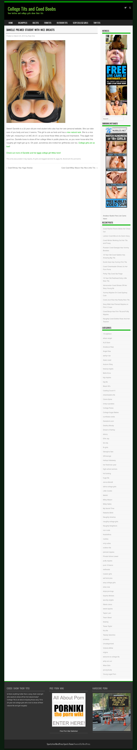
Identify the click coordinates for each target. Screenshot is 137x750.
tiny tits (97, 22)
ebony (105, 434)
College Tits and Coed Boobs (32, 9)
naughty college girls (110, 521)
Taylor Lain (107, 613)
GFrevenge (107, 456)
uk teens (106, 639)
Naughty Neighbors (110, 526)
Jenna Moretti (108, 482)
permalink (77, 159)
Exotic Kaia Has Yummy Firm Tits (115, 262)
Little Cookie (107, 491)
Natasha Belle (108, 512)
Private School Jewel (110, 556)
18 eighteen (107, 334)
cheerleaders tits (109, 395)
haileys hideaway (109, 460)
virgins (105, 652)
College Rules (108, 408)
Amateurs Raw (108, 347)
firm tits (47, 22)
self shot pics (107, 578)
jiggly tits (59, 159)
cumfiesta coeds (109, 416)
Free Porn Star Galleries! (69, 731)
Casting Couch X (109, 390)
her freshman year (109, 464)
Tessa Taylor (107, 626)
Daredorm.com (108, 421)
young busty (107, 670)
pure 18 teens (108, 565)
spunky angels (108, 600)
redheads (106, 569)
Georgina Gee (108, 451)
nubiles (105, 539)
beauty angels (108, 369)
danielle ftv (51, 159)
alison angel (107, 338)
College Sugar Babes (111, 412)
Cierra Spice (107, 399)
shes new (106, 587)
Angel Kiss (107, 351)
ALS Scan (106, 342)
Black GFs (106, 386)
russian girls (107, 574)
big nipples (22, 22)
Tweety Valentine (109, 635)
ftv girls (35, 159)
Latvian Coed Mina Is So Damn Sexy (116, 236)
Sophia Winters (108, 595)
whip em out (107, 661)
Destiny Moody (108, 425)
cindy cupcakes (108, 403)
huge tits (106, 478)
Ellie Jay (106, 438)
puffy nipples (107, 560)
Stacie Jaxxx (107, 604)
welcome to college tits (111, 656)
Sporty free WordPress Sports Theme (60, 744)
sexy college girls (80, 22)
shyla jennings (108, 591)
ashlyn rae (107, 355)
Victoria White (108, 648)
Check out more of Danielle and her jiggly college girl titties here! (33, 152)
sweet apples (108, 608)
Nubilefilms (107, 534)
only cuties (107, 543)
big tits (36, 22)
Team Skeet (107, 617)
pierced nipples (108, 552)
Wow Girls (106, 665)
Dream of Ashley (109, 430)
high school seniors (110, 469)
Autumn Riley (108, 364)
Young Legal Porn (109, 674)
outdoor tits (62, 22)
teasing (105, 622)
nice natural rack (74, 132)
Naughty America (109, 517)
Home (11, 22)
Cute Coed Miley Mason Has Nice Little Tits (79, 167)
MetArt (105, 495)
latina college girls (109, 486)
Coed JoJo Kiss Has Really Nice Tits (116, 300)
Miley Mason (107, 499)
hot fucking (107, 473)
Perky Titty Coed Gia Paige (113, 273)
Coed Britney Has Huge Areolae (19, 167)
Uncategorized (108, 643)
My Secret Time (108, 508)
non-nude (106, 530)
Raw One (31, 36)
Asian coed (107, 360)
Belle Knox (107, 373)
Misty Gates (107, 504)
